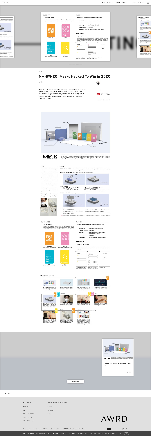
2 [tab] (73, 65)
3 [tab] (77, 65)
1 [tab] (70, 65)
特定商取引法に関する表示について (71, 429)
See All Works (75, 381)
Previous (1, 36)
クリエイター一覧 (27, 417)
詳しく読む (119, 433)
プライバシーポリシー (55, 429)
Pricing (49, 414)
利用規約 (45, 429)
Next (149, 36)
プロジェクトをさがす (28, 414)
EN (116, 429)
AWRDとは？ (26, 407)
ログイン (134, 2)
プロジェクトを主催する (121, 2)
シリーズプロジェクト (28, 421)
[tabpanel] (75, 36)
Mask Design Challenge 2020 (105, 94)
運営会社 (84, 429)
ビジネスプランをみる (107, 2)
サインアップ (141, 2)
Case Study (50, 410)
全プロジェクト (26, 429)
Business (50, 407)
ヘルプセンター (36, 429)
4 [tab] (80, 65)
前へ (9, 393)
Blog (24, 410)
